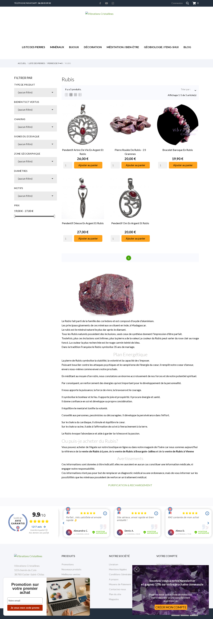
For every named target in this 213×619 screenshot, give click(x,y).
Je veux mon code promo (25, 607)
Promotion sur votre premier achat (25, 588)
